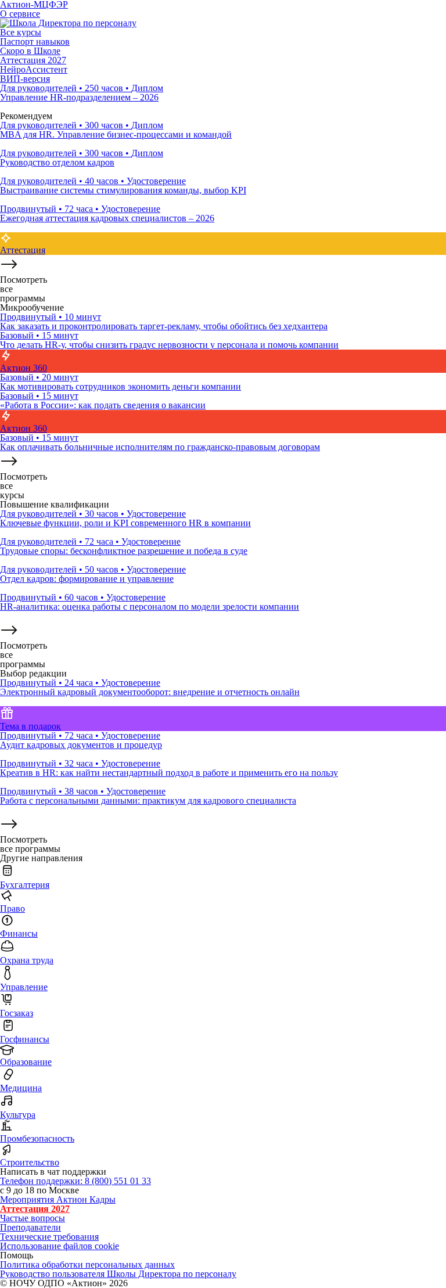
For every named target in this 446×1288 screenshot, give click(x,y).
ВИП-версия (25, 79)
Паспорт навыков (35, 41)
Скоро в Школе (30, 51)
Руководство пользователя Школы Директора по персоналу (118, 1274)
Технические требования (49, 1237)
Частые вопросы (32, 1218)
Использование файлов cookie (59, 1246)
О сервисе (20, 14)
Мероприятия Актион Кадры (58, 1199)
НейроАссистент (33, 69)
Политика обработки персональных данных (87, 1264)
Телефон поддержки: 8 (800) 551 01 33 (75, 1181)
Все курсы (20, 32)
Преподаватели (30, 1227)
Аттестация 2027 (33, 60)
